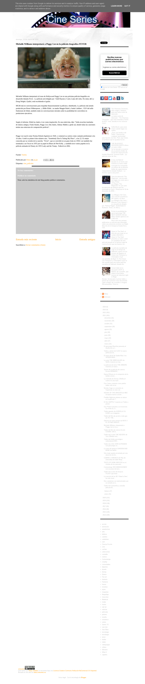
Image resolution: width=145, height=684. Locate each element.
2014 (104, 515)
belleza (104, 534)
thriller (104, 639)
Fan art (104, 577)
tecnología (105, 634)
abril (106, 341)
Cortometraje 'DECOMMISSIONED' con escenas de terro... (115, 468)
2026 (104, 307)
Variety (24, 155)
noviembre (108, 321)
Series (65, 32)
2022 (104, 312)
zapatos (104, 655)
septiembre (108, 326)
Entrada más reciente (26, 239)
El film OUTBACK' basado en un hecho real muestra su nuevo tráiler (119, 161)
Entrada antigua (87, 239)
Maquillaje (105, 594)
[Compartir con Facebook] (51, 160)
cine (24, 163)
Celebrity (31, 32)
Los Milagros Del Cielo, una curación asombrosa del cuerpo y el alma (119, 196)
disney (104, 572)
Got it (127, 6)
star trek (105, 627)
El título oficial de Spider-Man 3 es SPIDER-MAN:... (115, 356)
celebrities (105, 539)
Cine (55, 32)
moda (104, 602)
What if (76, 32)
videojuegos (106, 645)
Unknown (107, 297)
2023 (104, 309)
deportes (105, 567)
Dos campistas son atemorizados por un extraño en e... (116, 482)
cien (103, 542)
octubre (107, 323)
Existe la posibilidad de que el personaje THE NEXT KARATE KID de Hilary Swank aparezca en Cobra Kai (119, 214)
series (104, 622)
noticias (104, 609)
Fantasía (105, 582)
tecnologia (105, 632)
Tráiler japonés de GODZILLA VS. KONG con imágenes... (115, 412)
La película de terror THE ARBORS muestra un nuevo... (115, 366)
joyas (104, 589)
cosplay (104, 562)
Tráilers (88, 32)
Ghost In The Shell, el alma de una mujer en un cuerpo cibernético (119, 233)
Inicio (19, 32)
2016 (104, 509)
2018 (104, 503)
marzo (106, 344)
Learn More (116, 6)
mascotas (105, 597)
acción (104, 524)
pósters (104, 614)
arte (103, 532)
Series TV (105, 624)
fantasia (104, 579)
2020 (104, 497)
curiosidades (106, 564)
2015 (104, 512)
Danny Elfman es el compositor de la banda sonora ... (116, 375)
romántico (105, 619)
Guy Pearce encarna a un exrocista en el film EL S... (115, 407)
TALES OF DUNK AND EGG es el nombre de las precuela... (115, 463)
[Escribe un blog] (46, 160)
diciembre (107, 318)
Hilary (106, 294)
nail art (104, 607)
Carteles (44, 32)
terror (103, 637)
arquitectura (106, 529)
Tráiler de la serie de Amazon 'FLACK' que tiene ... (113, 472)
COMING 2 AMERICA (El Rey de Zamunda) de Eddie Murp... (115, 458)
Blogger (83, 677)
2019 (104, 500)
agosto (106, 329)
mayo (106, 338)
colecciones (106, 552)
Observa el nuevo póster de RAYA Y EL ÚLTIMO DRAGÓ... (116, 421)
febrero (106, 491)
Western (105, 650)
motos (104, 604)
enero (106, 494)
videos (104, 647)
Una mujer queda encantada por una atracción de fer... (116, 454)
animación (105, 527)
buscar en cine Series (110, 87)
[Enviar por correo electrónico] (44, 160)
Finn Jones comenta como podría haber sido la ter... (115, 384)
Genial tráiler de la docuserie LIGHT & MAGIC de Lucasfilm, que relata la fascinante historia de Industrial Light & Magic (119, 272)
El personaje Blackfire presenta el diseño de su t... (115, 347)
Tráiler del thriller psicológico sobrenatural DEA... (113, 440)
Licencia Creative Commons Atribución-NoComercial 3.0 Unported (74, 671)
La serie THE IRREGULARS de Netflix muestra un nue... (114, 361)
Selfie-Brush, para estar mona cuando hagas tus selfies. (119, 128)
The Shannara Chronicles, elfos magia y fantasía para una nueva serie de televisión (119, 111)
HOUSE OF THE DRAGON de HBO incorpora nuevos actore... (115, 393)
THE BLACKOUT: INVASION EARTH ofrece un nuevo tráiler (119, 145)
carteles (104, 537)
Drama (104, 574)
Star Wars (105, 629)
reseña (104, 617)
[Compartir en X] (49, 160)
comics (104, 557)
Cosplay (114, 32)
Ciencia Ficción (107, 544)
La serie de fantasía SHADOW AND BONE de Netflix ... (115, 449)
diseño (104, 569)
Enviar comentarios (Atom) (35, 245)
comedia (105, 554)
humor (104, 584)
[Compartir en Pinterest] (53, 160)
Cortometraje (106, 559)
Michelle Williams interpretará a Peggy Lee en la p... (114, 426)
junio (106, 335)
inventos (105, 587)
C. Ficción (101, 32)
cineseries (21, 669)
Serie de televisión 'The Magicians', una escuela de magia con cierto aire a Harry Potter (119, 179)
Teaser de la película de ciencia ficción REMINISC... (114, 370)
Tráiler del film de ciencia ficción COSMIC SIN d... (114, 431)
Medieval (105, 599)
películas (30, 163)
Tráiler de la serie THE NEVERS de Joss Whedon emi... (115, 435)
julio (106, 332)
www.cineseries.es (40, 672)
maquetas (105, 592)
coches (104, 549)
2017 (104, 506)
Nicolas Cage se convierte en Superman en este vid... (113, 389)
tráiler (104, 642)
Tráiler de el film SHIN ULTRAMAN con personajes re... (115, 445)
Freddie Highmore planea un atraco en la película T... (115, 398)
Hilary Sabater (33, 671)
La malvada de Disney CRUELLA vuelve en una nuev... (115, 379)
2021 (104, 315)
